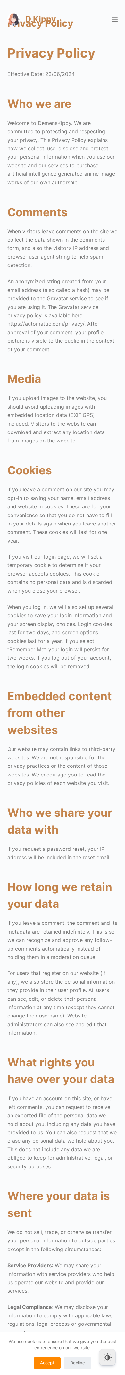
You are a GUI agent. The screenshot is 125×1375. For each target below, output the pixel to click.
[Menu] (115, 19)
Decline (77, 1362)
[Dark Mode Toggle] (107, 1357)
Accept (47, 1362)
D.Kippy (40, 19)
